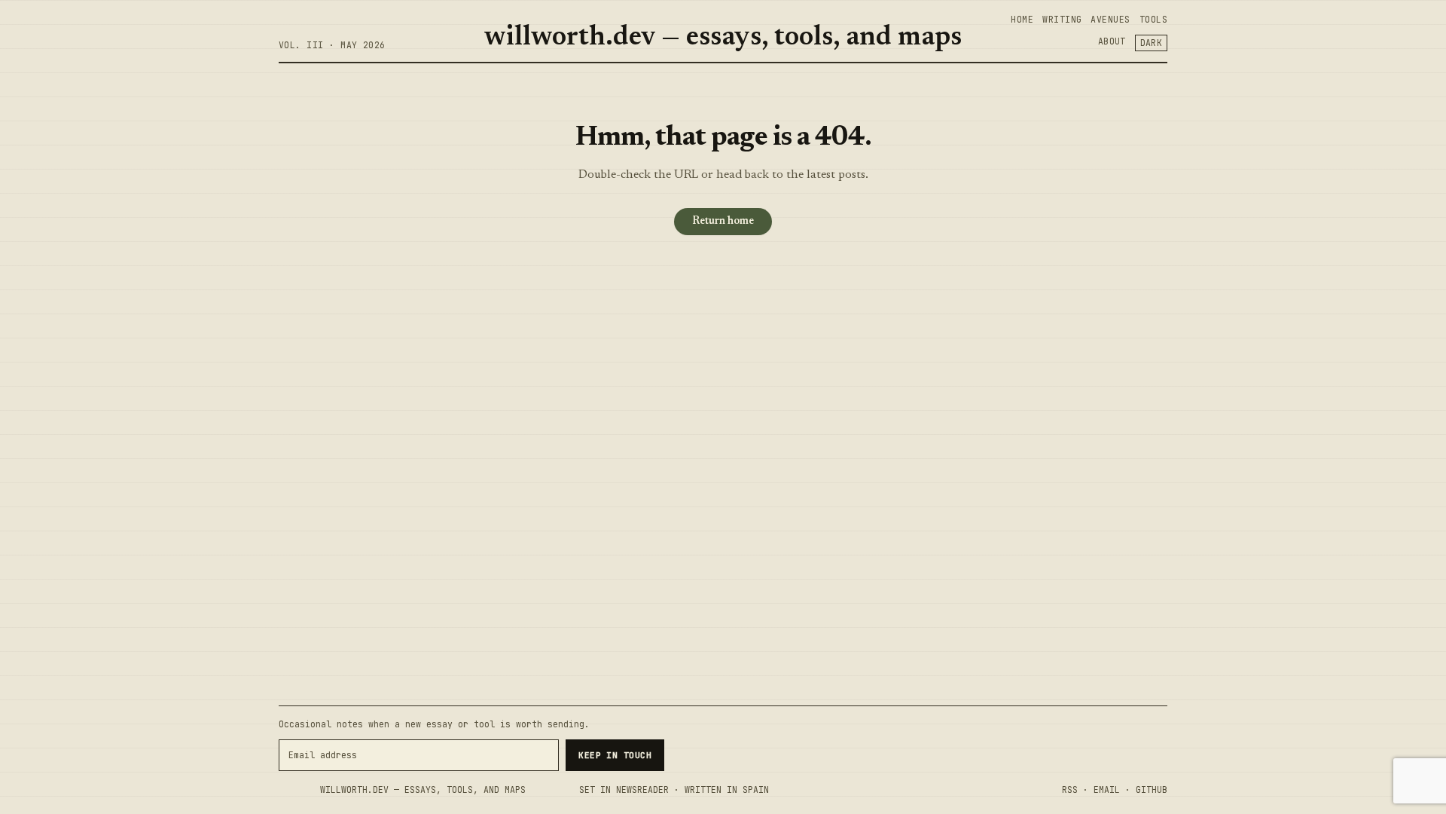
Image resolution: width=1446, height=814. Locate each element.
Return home (723, 221)
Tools (1153, 19)
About (1112, 41)
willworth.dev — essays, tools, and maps (723, 38)
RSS (1070, 789)
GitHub (1151, 789)
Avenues (1110, 19)
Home (1022, 19)
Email (1107, 789)
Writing (1061, 19)
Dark (1151, 42)
